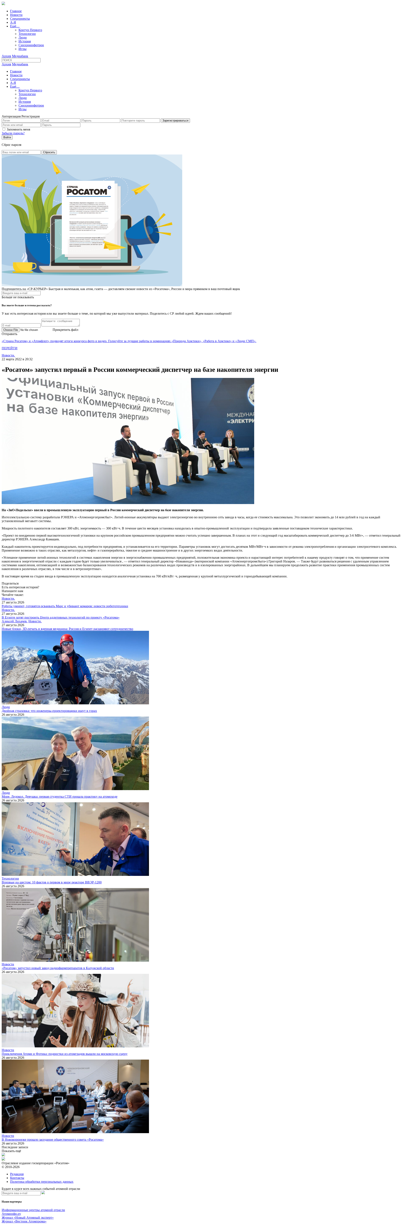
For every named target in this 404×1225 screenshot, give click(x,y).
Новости (16, 15)
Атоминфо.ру (11, 1214)
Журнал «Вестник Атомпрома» (24, 1221)
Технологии (27, 34)
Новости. (8, 355)
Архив (6, 56)
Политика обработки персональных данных (41, 1181)
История (25, 41)
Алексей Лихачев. (15, 621)
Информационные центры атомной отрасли (33, 1210)
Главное (16, 11)
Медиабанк (20, 56)
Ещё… (15, 26)
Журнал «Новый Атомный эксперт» (28, 1217)
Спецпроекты (20, 18)
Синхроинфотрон (31, 45)
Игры (23, 49)
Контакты (17, 1178)
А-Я (13, 22)
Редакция (17, 1174)
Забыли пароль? (13, 133)
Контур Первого (30, 30)
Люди (23, 37)
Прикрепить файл (65, 329)
